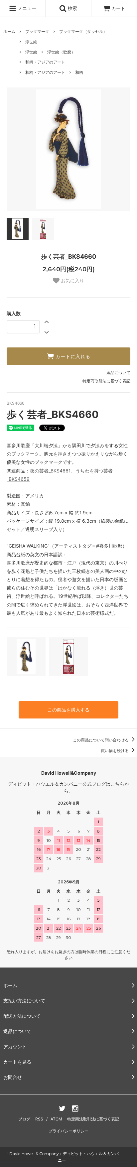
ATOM (56, 1118)
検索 (72, 8)
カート (118, 8)
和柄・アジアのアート (45, 62)
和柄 (79, 72)
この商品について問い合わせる (101, 739)
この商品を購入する (68, 710)
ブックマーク (37, 31)
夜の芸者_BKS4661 (50, 470)
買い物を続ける (115, 750)
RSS (39, 1118)
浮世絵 (31, 41)
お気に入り (72, 280)
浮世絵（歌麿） (61, 52)
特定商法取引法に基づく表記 (93, 1118)
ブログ (24, 1118)
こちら (117, 784)
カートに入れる (72, 356)
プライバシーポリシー (68, 1130)
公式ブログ (94, 784)
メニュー (26, 8)
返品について (118, 372)
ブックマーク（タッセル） (83, 31)
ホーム (9, 31)
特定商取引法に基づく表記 (106, 380)
